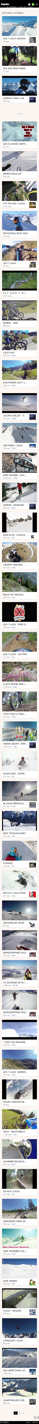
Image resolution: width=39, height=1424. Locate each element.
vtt (18, 7)
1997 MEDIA (5, 1422)
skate (21, 7)
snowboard (12, 7)
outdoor (29, 7)
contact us (35, 1422)
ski (7, 7)
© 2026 (28, 1422)
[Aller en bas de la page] (36, 1417)
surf (25, 7)
